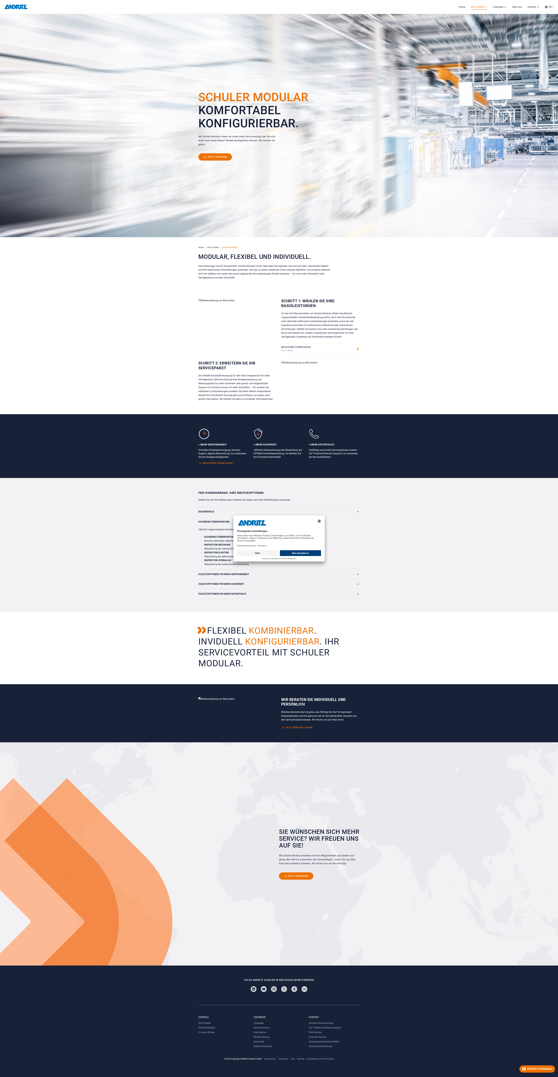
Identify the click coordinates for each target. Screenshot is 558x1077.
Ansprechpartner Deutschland (324, 1041)
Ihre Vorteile (213, 247)
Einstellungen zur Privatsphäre (320, 1059)
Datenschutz (270, 1059)
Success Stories (206, 1032)
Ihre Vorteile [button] (477, 7)
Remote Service (261, 1027)
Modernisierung (262, 1037)
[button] (549, 7)
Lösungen (259, 1023)
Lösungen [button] (498, 7)
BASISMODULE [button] (206, 511)
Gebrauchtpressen (263, 1046)
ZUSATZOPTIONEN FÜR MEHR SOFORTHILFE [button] (222, 593)
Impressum (283, 1059)
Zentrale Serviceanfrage (321, 1023)
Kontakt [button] (532, 7)
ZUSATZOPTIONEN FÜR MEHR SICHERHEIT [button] (221, 584)
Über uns (517, 7)
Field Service (260, 1032)
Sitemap (300, 1059)
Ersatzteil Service (317, 1037)
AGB (293, 1059)
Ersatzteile (259, 1041)
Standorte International (320, 1046)
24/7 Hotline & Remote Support (325, 1027)
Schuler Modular (206, 1027)
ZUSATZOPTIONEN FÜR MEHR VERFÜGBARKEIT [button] (223, 574)
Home (462, 7)
